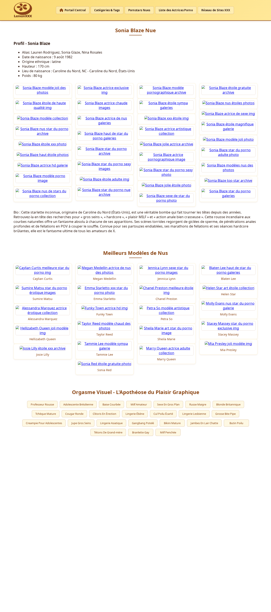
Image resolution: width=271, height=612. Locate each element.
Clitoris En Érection (104, 414)
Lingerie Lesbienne (194, 414)
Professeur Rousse (42, 404)
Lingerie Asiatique (111, 423)
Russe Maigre (197, 404)
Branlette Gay (140, 432)
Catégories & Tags (107, 10)
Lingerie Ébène (135, 414)
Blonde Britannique (228, 404)
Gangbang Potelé (143, 423)
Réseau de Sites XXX (215, 10)
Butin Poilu (236, 423)
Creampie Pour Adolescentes (44, 423)
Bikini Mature (172, 423)
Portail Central (75, 10)
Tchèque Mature (45, 414)
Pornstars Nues (139, 10)
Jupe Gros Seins (81, 423)
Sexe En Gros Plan (168, 404)
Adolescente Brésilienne (78, 404)
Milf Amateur (139, 404)
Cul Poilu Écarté (163, 414)
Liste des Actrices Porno (176, 10)
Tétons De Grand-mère (108, 432)
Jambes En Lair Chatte (204, 423)
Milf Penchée (168, 432)
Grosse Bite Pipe (225, 414)
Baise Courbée (111, 404)
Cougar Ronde (74, 414)
